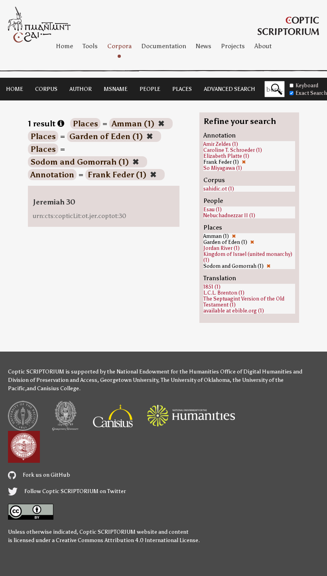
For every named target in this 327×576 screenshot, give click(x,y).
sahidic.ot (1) (218, 189)
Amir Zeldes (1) (220, 144)
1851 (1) (212, 287)
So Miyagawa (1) (222, 168)
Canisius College (58, 388)
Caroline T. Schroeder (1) (232, 150)
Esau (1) (212, 209)
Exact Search (311, 93)
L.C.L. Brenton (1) (223, 293)
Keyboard (306, 85)
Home (64, 46)
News (203, 46)
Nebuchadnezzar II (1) (229, 215)
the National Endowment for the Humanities (163, 371)
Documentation (163, 46)
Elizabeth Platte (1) (226, 156)
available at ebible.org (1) (233, 311)
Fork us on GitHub (46, 475)
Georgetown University (129, 380)
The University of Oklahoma (195, 380)
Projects (233, 46)
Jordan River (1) (221, 248)
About (263, 46)
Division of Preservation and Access (52, 380)
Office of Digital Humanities (256, 371)
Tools (90, 46)
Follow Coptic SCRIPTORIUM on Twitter (74, 491)
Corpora (119, 46)
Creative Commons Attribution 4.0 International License (127, 540)
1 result (42, 123)
